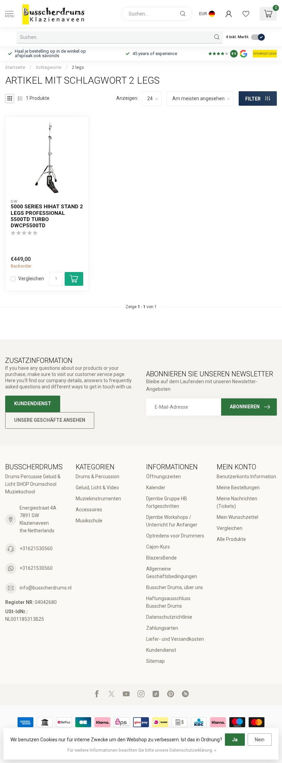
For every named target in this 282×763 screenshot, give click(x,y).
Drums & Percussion (97, 476)
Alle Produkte (231, 539)
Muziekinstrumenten (98, 498)
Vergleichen (31, 278)
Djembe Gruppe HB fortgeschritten (166, 502)
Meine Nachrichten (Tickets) (237, 502)
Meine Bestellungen (238, 487)
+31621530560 (36, 548)
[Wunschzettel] (245, 14)
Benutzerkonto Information (246, 476)
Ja (235, 739)
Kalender (155, 487)
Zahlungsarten (162, 628)
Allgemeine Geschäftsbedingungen (171, 572)
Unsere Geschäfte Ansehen (49, 420)
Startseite (15, 67)
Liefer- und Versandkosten (175, 639)
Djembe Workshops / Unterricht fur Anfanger (171, 520)
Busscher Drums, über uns (174, 587)
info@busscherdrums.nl (46, 587)
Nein (259, 739)
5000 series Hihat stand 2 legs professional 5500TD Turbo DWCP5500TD (47, 216)
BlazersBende (161, 558)
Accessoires (89, 509)
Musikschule (89, 520)
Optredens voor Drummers (175, 536)
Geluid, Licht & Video (97, 487)
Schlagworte (48, 67)
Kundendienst (32, 403)
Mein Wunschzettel (237, 517)
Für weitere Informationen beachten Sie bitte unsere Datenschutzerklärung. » (141, 750)
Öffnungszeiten (163, 476)
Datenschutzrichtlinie (169, 617)
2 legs (78, 67)
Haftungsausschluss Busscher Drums (168, 602)
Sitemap (155, 661)
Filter (253, 99)
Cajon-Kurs (158, 547)
